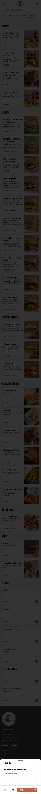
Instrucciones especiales (15, 769)
